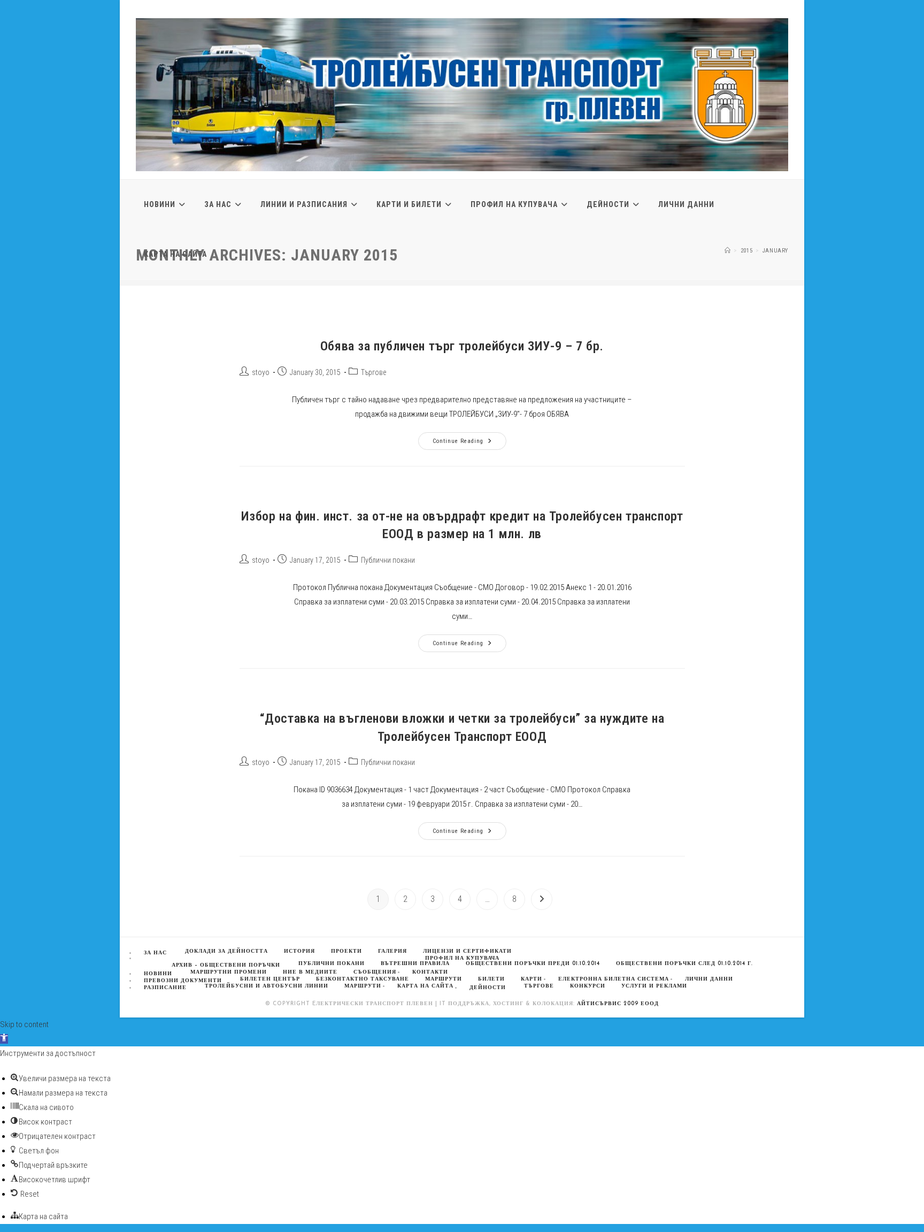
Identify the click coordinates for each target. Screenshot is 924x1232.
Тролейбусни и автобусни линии (266, 986)
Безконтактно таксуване (362, 979)
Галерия (392, 951)
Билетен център (270, 979)
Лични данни (709, 979)
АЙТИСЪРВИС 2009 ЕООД (618, 1004)
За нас (155, 953)
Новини (158, 974)
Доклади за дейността (226, 951)
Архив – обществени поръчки (226, 965)
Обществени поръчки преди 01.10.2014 (533, 964)
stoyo (261, 372)
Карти (531, 979)
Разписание (165, 988)
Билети (491, 979)
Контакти (430, 972)
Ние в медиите (310, 972)
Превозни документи (183, 981)
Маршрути (362, 986)
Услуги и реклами (654, 986)
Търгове (373, 372)
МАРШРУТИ (443, 979)
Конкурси (587, 986)
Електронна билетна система (613, 979)
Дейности (487, 988)
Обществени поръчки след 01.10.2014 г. (684, 964)
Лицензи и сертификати (467, 951)
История (299, 951)
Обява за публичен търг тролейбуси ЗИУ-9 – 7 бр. (462, 346)
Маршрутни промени (228, 972)
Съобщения (374, 972)
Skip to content (24, 1024)
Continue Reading (469, 443)
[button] (4, 1039)
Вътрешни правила (415, 964)
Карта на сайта (425, 986)
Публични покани (388, 560)
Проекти (346, 951)
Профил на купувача (462, 958)
